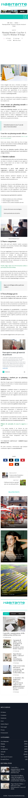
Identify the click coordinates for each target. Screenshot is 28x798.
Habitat (14, 30)
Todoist (10, 186)
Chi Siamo (3, 712)
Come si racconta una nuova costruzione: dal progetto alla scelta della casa (19, 669)
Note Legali (4, 727)
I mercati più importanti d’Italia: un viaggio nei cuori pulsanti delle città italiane (13, 522)
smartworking (14, 278)
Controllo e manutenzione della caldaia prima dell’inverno (13, 634)
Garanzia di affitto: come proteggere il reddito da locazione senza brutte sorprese (18, 644)
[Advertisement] (14, 53)
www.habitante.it (17, 448)
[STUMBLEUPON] (11, 464)
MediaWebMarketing (19, 795)
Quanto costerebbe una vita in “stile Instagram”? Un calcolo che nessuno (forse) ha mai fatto (13, 556)
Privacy (3, 730)
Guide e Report (5, 724)
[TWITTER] (11, 460)
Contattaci (3, 715)
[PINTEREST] (22, 460)
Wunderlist (3, 186)
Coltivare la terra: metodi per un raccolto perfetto (11, 482)
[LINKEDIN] (17, 460)
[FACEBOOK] (5, 460)
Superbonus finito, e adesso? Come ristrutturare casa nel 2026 (18, 786)
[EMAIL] (17, 464)
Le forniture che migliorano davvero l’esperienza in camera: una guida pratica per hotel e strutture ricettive (19, 684)
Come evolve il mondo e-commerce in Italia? (16, 475)
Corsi (2, 721)
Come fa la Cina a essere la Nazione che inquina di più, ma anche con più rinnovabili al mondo (12, 589)
